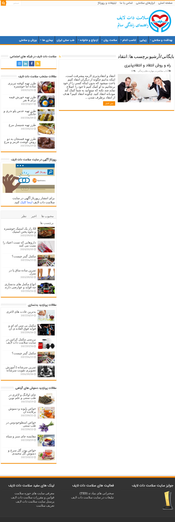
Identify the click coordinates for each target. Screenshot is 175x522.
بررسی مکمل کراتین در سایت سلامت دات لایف (21, 340)
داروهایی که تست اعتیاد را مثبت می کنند (19, 243)
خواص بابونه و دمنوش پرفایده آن (22, 410)
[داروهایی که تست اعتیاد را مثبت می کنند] (46, 246)
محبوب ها (47, 216)
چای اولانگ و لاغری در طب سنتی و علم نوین (22, 396)
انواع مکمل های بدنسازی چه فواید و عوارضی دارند (20, 285)
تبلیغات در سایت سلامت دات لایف (92, 497)
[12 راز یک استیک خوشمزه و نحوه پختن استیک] (46, 233)
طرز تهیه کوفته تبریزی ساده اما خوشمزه (22, 84)
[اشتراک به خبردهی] (60, 56)
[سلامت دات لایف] (144, 20)
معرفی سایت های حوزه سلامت (34, 493)
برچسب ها (47, 223)
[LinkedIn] (25, 63)
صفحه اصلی (165, 3)
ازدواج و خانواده (89, 40)
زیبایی (143, 40)
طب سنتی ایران (66, 40)
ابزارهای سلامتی (145, 3)
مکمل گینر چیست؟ (24, 256)
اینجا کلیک (26, 202)
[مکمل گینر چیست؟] (46, 260)
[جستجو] (3, 3)
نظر (23, 216)
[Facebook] (31, 63)
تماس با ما (126, 3)
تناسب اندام (129, 40)
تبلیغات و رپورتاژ (107, 3)
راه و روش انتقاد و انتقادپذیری (147, 65)
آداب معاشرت (161, 70)
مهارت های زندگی (146, 70)
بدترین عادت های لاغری (21, 311)
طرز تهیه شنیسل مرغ (22, 125)
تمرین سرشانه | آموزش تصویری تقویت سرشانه (21, 368)
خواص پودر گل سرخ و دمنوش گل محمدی (22, 451)
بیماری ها (47, 40)
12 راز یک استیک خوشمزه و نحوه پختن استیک (20, 230)
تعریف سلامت (45, 505)
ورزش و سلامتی (28, 40)
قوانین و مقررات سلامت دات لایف (32, 497)
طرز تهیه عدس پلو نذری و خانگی (20, 112)
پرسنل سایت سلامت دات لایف (35, 501)
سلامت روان (110, 40)
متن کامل (109, 103)
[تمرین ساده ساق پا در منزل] (46, 274)
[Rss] (38, 63)
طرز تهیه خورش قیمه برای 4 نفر (22, 98)
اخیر (34, 216)
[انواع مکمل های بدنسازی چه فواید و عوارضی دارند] (46, 288)
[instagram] (19, 63)
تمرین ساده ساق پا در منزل (22, 271)
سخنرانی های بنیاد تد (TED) (97, 493)
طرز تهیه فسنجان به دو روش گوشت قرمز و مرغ (20, 140)
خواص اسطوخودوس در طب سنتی (21, 423)
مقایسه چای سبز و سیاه (21, 436)
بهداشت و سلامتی (162, 40)
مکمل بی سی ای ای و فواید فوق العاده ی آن (22, 327)
